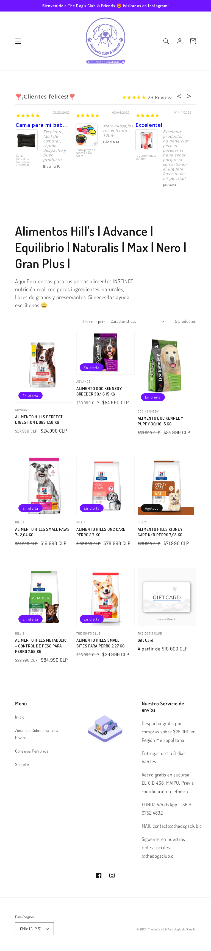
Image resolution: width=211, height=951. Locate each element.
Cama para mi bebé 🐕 (45, 125)
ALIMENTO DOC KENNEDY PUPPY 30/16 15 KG (160, 421)
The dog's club (158, 929)
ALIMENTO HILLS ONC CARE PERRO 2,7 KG (101, 532)
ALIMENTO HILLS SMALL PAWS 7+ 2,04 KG (42, 532)
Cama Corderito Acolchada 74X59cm (23, 160)
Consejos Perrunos (31, 751)
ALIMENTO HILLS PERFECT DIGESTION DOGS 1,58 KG (39, 419)
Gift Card (146, 640)
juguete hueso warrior (146, 157)
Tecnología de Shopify (182, 929)
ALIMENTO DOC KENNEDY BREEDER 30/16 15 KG (99, 391)
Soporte (22, 764)
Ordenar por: (94, 321)
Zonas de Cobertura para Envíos (36, 734)
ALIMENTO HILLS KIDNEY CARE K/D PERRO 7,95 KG (160, 532)
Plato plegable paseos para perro (86, 153)
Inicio (19, 717)
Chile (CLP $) (30, 928)
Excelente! (148, 125)
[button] (18, 41)
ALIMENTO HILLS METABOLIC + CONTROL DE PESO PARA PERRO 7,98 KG (41, 646)
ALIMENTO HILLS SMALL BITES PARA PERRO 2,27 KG (100, 643)
